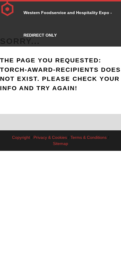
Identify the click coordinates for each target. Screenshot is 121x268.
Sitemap (60, 143)
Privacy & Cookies (50, 137)
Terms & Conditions (88, 137)
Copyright (21, 137)
